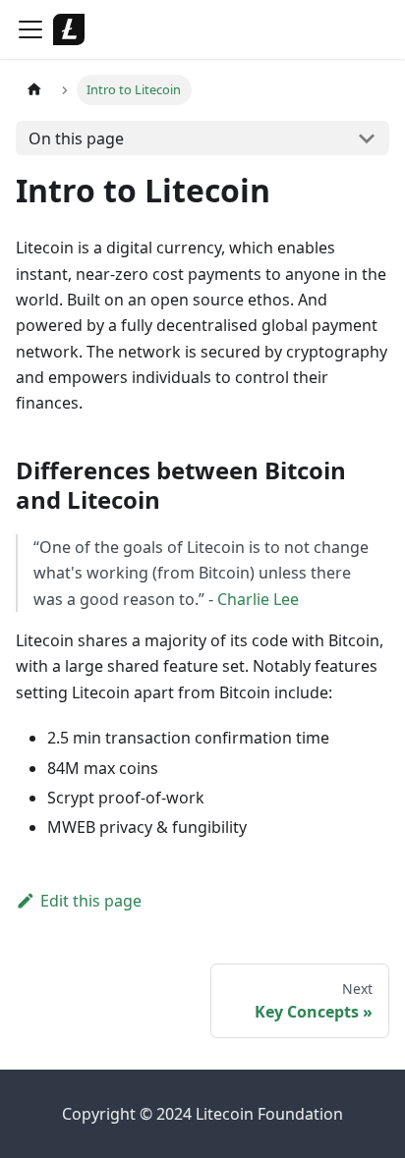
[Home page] (34, 90)
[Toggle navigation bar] (30, 29)
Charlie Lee (258, 599)
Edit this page (91, 900)
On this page (76, 138)
